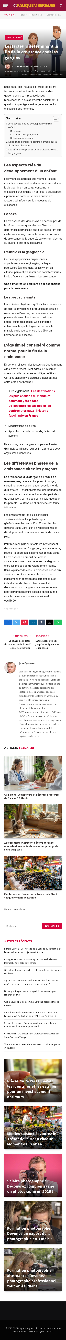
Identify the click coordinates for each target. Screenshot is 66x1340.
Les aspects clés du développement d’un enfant (30, 125)
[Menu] (5, 5)
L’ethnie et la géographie (26, 134)
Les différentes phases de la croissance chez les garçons (33, 151)
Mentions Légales (36, 1331)
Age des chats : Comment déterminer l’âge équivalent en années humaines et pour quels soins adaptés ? (31, 846)
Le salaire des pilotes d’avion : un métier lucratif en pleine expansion (17, 644)
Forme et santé (14, 37)
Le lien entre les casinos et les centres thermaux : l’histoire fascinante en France (30, 410)
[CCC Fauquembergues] (35, 5)
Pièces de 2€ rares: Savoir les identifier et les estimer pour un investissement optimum (32, 1088)
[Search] (61, 5)
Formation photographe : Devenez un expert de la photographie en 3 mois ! (29, 1233)
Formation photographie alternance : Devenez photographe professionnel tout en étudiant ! (31, 1278)
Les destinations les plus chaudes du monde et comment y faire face (32, 396)
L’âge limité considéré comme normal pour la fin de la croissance (32, 143)
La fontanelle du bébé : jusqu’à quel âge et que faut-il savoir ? (47, 644)
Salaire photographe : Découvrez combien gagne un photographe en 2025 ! (30, 1186)
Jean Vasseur (21, 66)
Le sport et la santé (23, 138)
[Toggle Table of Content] (54, 119)
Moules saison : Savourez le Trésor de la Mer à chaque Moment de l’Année (30, 896)
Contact (49, 1331)
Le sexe (17, 131)
